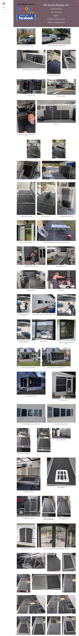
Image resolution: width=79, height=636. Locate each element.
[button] (77, 1)
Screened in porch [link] (5, 9)
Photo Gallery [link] (4, 11)
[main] (56, 13)
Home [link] (3, 7)
